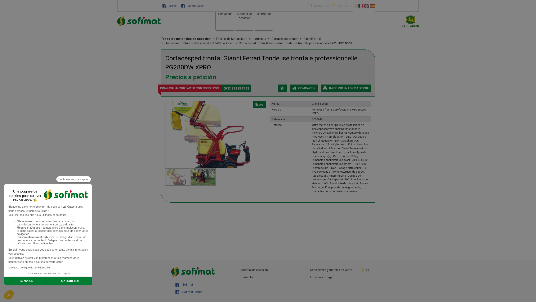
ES (367, 270)
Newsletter (321, 5)
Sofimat (173, 5)
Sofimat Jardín (195, 5)
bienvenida (225, 14)
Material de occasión (254, 270)
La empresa (264, 14)
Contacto (247, 277)
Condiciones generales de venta (331, 270)
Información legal (321, 277)
